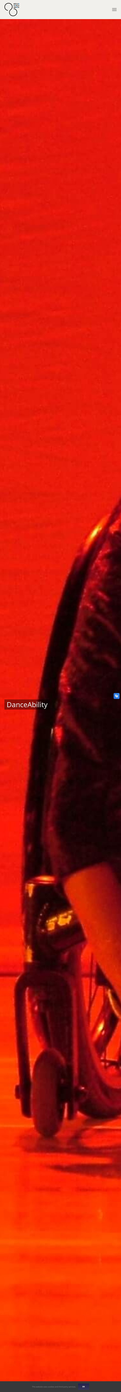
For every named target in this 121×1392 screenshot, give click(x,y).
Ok (83, 1386)
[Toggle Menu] (114, 9)
